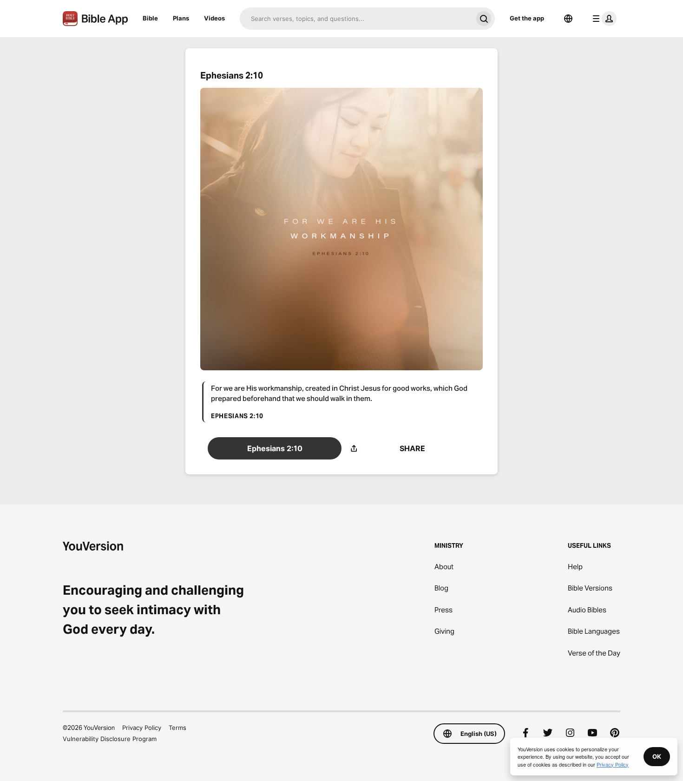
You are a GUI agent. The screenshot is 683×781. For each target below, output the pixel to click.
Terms (177, 727)
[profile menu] (602, 18)
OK (656, 756)
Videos (214, 18)
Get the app (527, 18)
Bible (150, 18)
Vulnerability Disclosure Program (110, 738)
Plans (181, 18)
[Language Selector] (568, 18)
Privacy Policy (141, 727)
